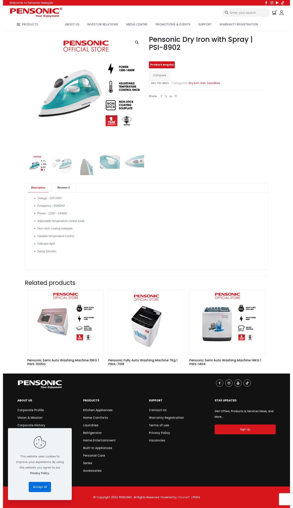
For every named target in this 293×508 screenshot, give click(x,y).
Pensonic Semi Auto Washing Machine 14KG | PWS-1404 (225, 362)
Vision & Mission (29, 418)
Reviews (63, 187)
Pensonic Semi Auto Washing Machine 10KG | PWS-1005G (63, 362)
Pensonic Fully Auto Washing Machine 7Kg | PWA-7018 (143, 362)
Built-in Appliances (97, 448)
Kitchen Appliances (98, 410)
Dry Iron (194, 83)
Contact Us (158, 410)
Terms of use (159, 425)
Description (38, 187)
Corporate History (31, 425)
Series (87, 463)
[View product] (97, 295)
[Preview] (97, 304)
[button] (137, 42)
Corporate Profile (30, 410)
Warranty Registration (166, 418)
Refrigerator (92, 433)
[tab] (38, 187)
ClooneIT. (184, 497)
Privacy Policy (159, 433)
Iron (203, 83)
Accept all (40, 487)
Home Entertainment (99, 440)
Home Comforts (95, 418)
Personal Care (94, 455)
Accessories (92, 471)
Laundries (213, 83)
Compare (159, 75)
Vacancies (157, 440)
